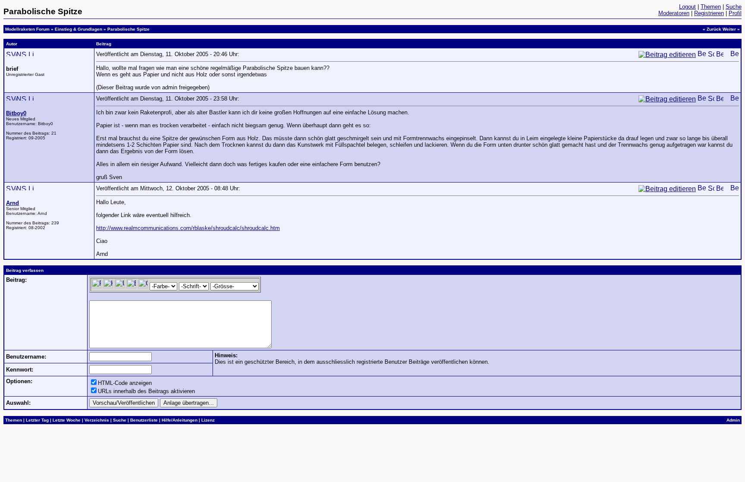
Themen (711, 6)
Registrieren (709, 13)
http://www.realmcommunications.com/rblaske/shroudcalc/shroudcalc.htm (188, 228)
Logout (687, 6)
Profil (735, 13)
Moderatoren (673, 13)
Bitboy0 (16, 113)
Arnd (12, 203)
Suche (734, 6)
